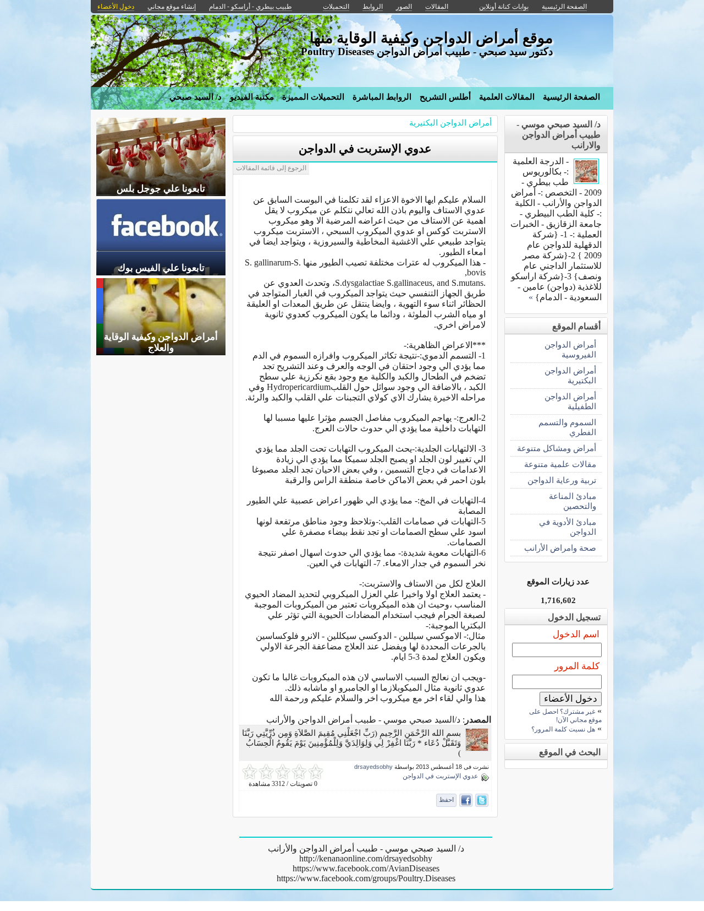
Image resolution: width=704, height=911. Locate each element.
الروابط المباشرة (382, 97)
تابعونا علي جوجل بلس (161, 188)
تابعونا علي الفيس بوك (161, 268)
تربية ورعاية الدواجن (561, 480)
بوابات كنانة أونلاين (504, 6)
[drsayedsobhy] (476, 748)
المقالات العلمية (507, 97)
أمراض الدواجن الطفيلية (570, 401)
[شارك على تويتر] (481, 800)
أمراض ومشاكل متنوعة (556, 448)
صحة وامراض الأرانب (560, 547)
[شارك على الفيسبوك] (465, 800)
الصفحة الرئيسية (571, 97)
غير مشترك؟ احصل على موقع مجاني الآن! (565, 716)
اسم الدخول (576, 634)
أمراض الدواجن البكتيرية (450, 122)
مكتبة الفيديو (252, 97)
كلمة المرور (577, 666)
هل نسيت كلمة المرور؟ (563, 729)
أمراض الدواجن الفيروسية (570, 349)
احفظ (446, 800)
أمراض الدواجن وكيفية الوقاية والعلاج (161, 342)
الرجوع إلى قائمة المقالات (271, 168)
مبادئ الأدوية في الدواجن (567, 526)
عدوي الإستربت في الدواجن (365, 148)
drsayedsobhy (373, 766)
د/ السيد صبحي (195, 97)
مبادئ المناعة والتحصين (572, 501)
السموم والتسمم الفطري (567, 427)
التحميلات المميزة (313, 97)
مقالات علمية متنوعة (560, 464)
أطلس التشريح (445, 97)
